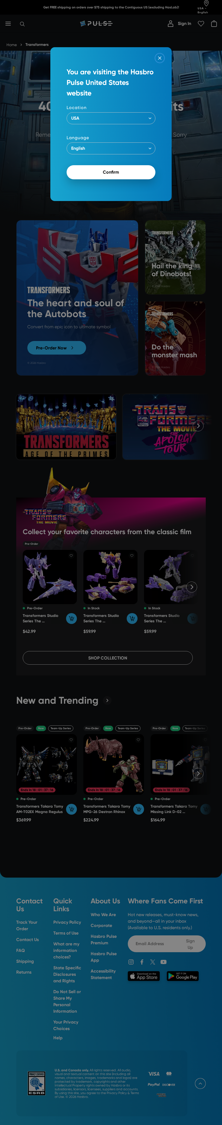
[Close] (159, 58)
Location (77, 107)
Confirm (111, 172)
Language (78, 137)
